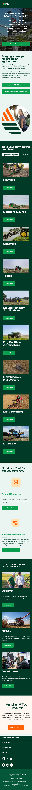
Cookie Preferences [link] (19, 778)
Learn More (9, 188)
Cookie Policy (25, 777)
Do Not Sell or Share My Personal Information (16, 774)
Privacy (19, 773)
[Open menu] (29, 4)
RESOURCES (6, 747)
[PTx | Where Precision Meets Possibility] (6, 3)
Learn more (9, 451)
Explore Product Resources (10, 508)
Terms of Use (14, 773)
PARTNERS (5, 743)
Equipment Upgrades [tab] (10, 155)
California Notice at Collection (16, 775)
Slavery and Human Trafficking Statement (13, 777)
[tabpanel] (16, 308)
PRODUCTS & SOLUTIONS (11, 738)
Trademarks (11, 778)
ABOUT (4, 752)
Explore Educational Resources (11, 550)
